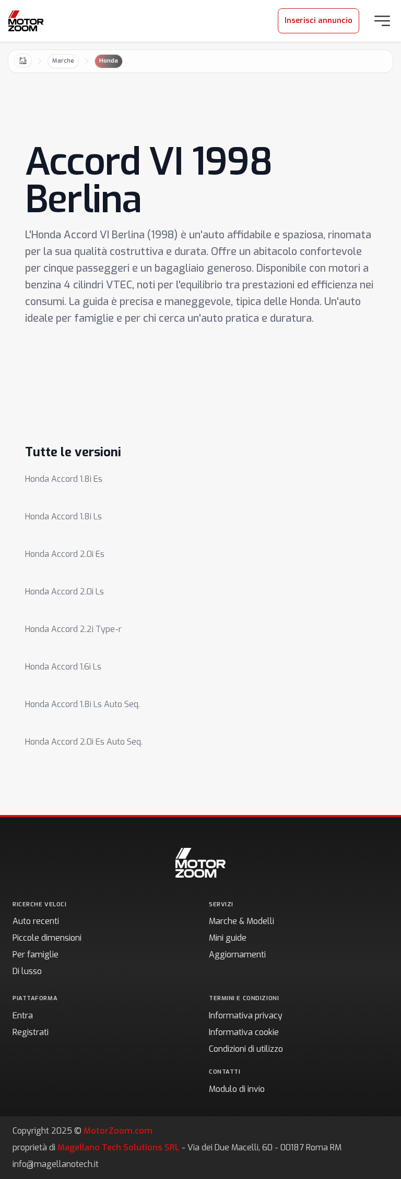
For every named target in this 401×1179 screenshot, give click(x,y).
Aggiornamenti (237, 954)
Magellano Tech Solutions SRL (118, 1147)
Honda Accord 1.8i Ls (63, 516)
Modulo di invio (237, 1089)
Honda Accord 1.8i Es (63, 478)
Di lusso (27, 971)
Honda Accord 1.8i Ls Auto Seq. (82, 704)
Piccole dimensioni (47, 937)
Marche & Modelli (241, 921)
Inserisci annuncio (318, 21)
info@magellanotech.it (56, 1164)
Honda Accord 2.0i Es (64, 554)
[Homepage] (25, 20)
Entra (23, 1015)
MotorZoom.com (118, 1130)
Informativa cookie (244, 1032)
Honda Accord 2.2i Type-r (73, 629)
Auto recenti (36, 921)
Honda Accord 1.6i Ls (63, 666)
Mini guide (227, 937)
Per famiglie (35, 954)
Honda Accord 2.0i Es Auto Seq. (84, 741)
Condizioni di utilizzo (246, 1048)
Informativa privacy (245, 1015)
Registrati (31, 1032)
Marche (63, 61)
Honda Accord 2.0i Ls (64, 591)
